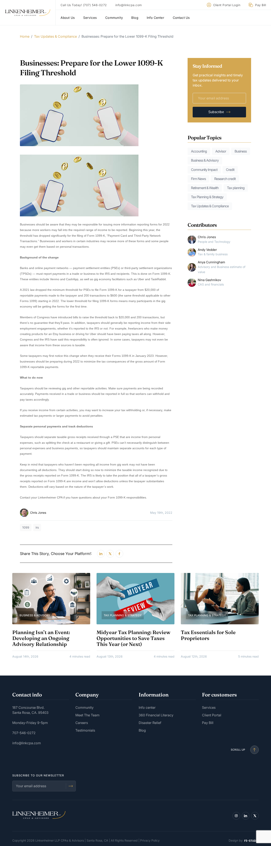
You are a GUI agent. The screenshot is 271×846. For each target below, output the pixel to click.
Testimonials (85, 730)
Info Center (155, 18)
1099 (25, 527)
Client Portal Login (227, 5)
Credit (230, 170)
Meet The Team (87, 715)
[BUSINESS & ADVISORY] (51, 598)
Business (241, 151)
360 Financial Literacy (156, 715)
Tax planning (236, 188)
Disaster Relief (150, 723)
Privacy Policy (150, 840)
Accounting (199, 151)
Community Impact (204, 170)
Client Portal (211, 715)
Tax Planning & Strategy (207, 197)
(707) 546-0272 (95, 5)
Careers (81, 723)
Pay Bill (260, 5)
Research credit (225, 179)
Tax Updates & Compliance (55, 36)
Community (114, 18)
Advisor (220, 151)
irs (37, 527)
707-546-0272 (24, 733)
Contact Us (181, 18)
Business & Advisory (205, 160)
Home (24, 36)
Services (90, 18)
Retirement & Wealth (204, 188)
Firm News (198, 179)
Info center (147, 707)
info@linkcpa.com (128, 5)
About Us (68, 18)
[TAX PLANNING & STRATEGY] (135, 598)
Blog (134, 18)
